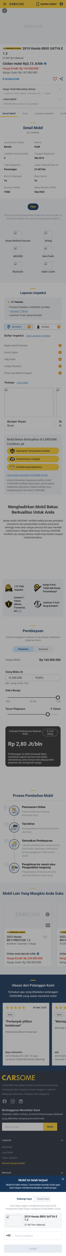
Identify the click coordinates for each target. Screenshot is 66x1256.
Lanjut (33, 1248)
